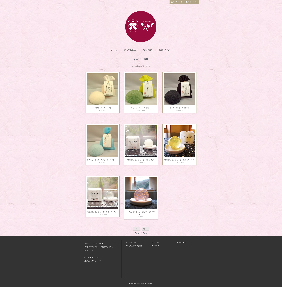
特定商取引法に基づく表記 (134, 246)
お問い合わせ (165, 50)
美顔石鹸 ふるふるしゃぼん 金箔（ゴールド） (179, 160)
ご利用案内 (147, 50)
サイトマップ (88, 250)
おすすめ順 (135, 66)
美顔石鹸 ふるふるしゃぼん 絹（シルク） (141, 160)
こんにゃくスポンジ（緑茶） (141, 108)
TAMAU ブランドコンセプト (94, 243)
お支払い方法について (91, 257)
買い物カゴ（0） (192, 2)
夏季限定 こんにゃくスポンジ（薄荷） (101, 160)
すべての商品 (130, 50)
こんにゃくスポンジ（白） (102, 108)
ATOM (157, 246)
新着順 (148, 66)
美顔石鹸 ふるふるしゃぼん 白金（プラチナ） (102, 212)
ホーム (114, 50)
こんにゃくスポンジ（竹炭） (180, 108)
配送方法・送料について (92, 261)
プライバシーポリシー (132, 243)
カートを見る (155, 243)
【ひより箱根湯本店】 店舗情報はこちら (99, 247)
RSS (152, 246)
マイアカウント (177, 2)
